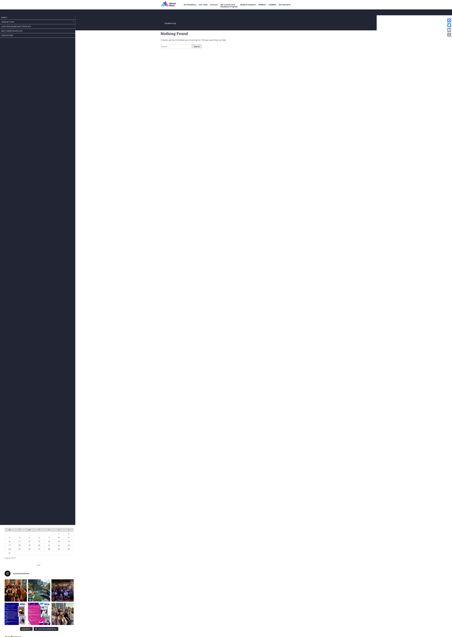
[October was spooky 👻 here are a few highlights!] (16, 590)
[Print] (449, 34)
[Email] (449, 30)
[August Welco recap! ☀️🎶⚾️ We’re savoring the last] (62, 590)
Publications (7, 35)
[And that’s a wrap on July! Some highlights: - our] (62, 614)
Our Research (284, 5)
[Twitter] (449, 25)
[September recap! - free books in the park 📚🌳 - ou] (39, 590)
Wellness (262, 5)
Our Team (203, 5)
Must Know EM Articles (11, 31)
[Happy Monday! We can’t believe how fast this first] (39, 614)
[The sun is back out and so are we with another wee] (16, 614)
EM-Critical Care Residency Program (229, 6)
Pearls (4, 17)
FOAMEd (272, 5)
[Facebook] (449, 20)
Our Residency (190, 5)
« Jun (38, 565)
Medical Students (248, 5)
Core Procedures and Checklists (16, 26)
